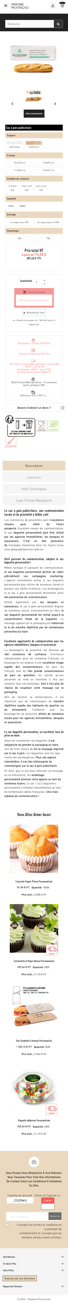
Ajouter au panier (34, 292)
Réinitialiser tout (35, 312)
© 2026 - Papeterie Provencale (34, 1299)
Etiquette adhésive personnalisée (34, 1120)
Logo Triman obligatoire (34, 500)
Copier (48, 1200)
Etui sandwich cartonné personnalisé (34, 1040)
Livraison (34, 477)
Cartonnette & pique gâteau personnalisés (34, 961)
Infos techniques (34, 489)
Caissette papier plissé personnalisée (34, 881)
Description (34, 466)
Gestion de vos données (20, 1278)
